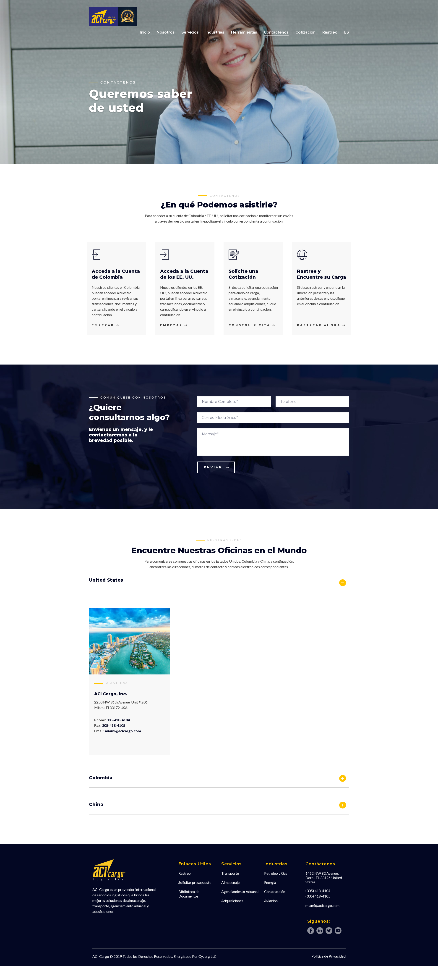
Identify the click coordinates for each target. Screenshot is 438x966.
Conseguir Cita (249, 325)
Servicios (190, 32)
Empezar (103, 325)
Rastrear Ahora (319, 325)
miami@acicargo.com (123, 731)
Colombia (100, 777)
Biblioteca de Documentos (188, 893)
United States (106, 580)
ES (346, 32)
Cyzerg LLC (207, 956)
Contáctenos (276, 32)
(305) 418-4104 (317, 890)
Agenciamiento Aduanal (239, 891)
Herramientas (244, 32)
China (96, 804)
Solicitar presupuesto (194, 882)
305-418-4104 (118, 720)
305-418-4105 (113, 725)
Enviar (213, 467)
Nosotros (166, 32)
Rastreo (329, 32)
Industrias (215, 32)
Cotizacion (305, 32)
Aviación (271, 900)
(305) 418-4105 (317, 896)
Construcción (274, 891)
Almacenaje (230, 882)
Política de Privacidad (328, 956)
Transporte (230, 873)
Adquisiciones (232, 900)
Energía (270, 882)
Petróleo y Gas (275, 873)
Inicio (145, 32)
